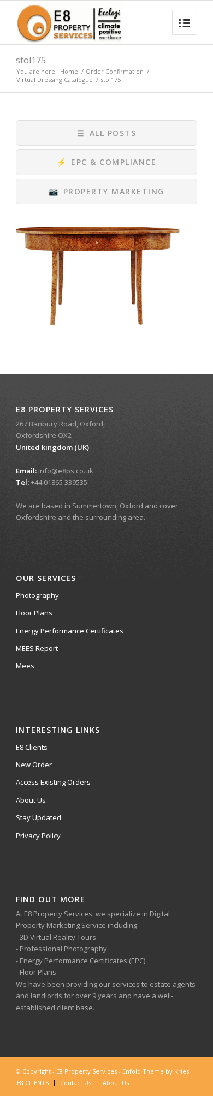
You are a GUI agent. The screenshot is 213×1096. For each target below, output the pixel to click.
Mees (25, 666)
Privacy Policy (38, 835)
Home (69, 71)
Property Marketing (106, 191)
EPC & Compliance (107, 162)
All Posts (106, 133)
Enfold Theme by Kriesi (156, 1071)
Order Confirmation (115, 71)
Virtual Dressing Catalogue (54, 79)
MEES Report (37, 648)
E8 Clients (32, 747)
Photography (37, 595)
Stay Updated (38, 817)
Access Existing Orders (53, 782)
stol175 (31, 60)
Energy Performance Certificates (69, 631)
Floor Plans (34, 613)
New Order (34, 764)
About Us (31, 800)
